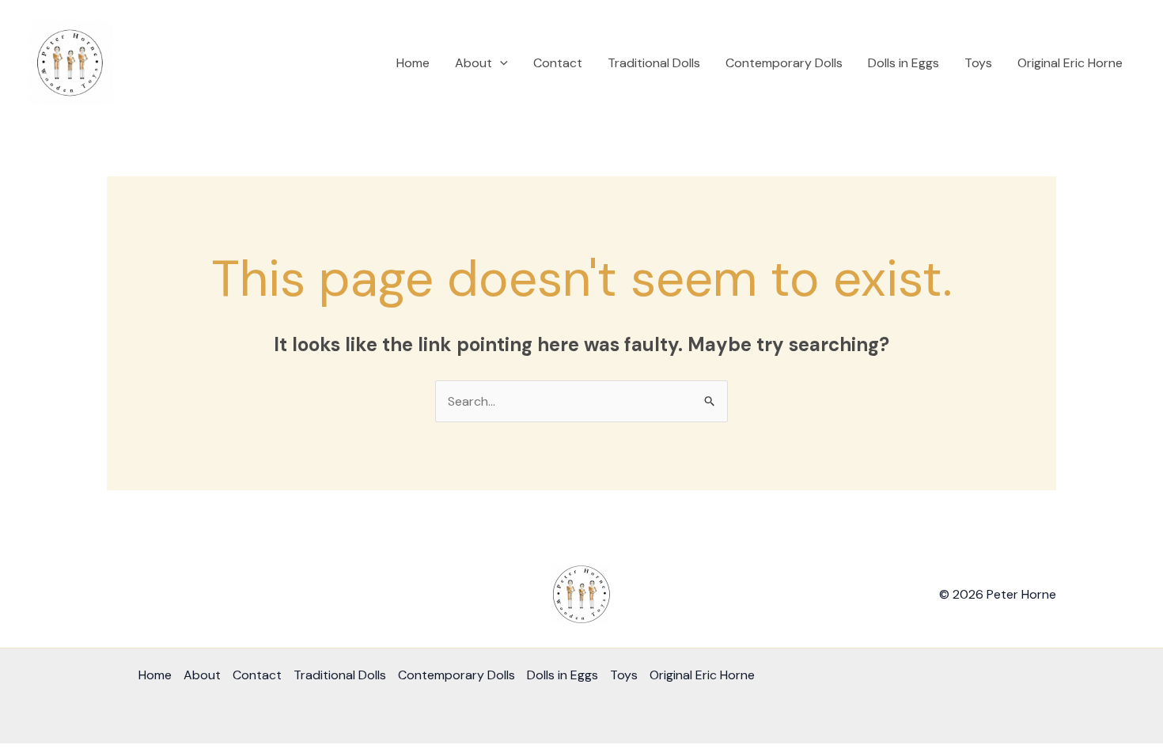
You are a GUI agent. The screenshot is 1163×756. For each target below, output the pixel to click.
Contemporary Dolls (784, 63)
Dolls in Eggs (903, 63)
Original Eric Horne (1070, 63)
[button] (500, 63)
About (473, 63)
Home (413, 63)
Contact (557, 63)
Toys (978, 63)
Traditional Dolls (654, 63)
